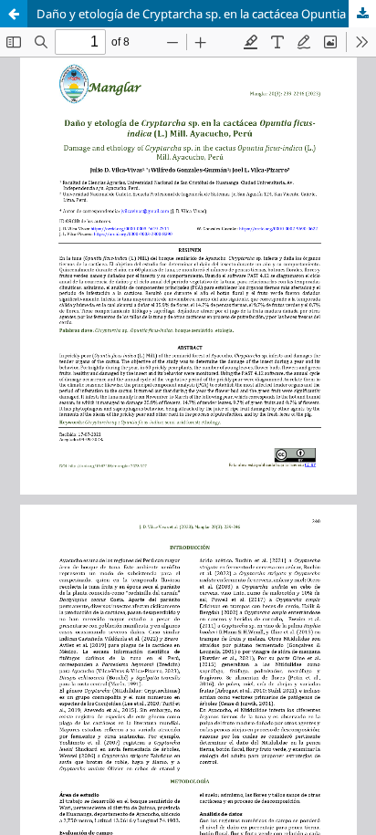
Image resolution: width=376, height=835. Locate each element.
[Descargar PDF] (362, 13)
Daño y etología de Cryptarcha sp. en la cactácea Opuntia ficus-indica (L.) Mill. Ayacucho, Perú (206, 13)
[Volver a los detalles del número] (13, 13)
